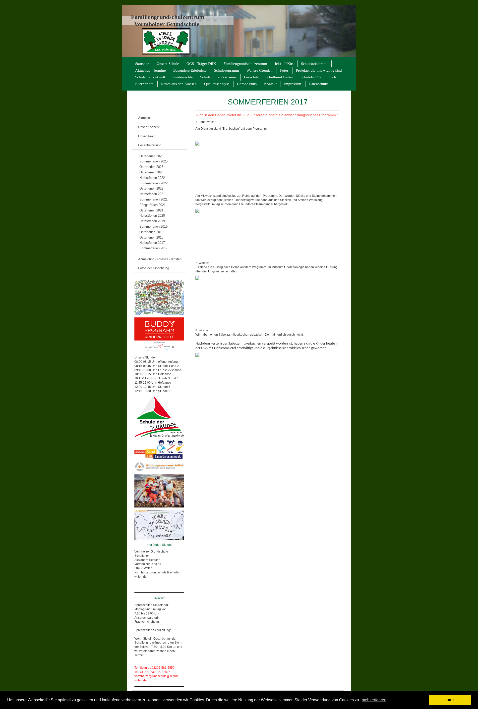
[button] (424, 700)
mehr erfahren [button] (374, 700)
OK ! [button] (450, 700)
